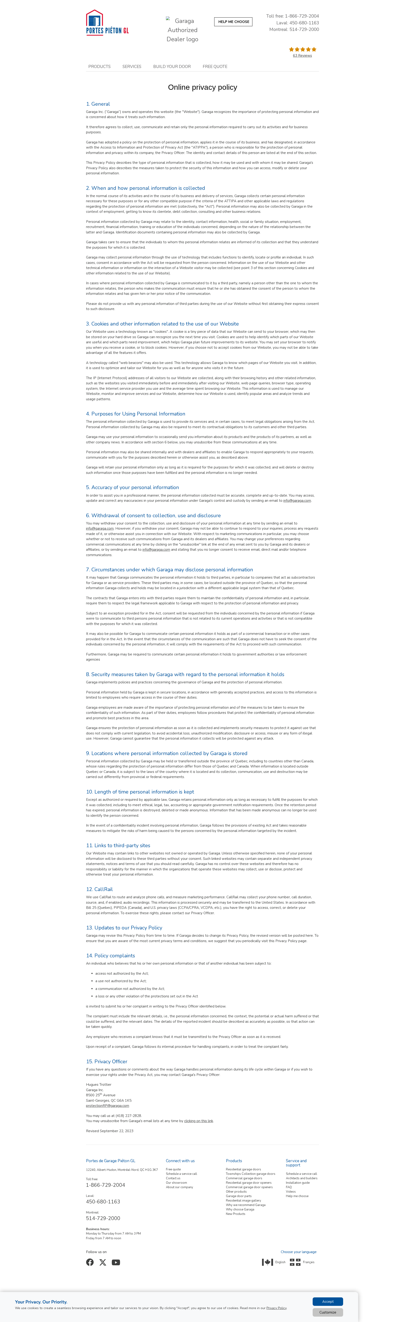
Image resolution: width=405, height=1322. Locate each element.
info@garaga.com (297, 500)
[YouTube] (116, 1264)
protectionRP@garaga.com (107, 1105)
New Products (235, 1214)
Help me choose (297, 1196)
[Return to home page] (118, 22)
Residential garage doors (243, 1169)
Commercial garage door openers (249, 1187)
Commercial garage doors (244, 1178)
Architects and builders (302, 1178)
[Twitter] (104, 1264)
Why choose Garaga (240, 1209)
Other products (236, 1192)
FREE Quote (215, 66)
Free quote (173, 1169)
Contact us (173, 1178)
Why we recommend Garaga (246, 1205)
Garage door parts (239, 1196)
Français (309, 1262)
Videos (291, 1192)
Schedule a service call (181, 1174)
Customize (327, 1312)
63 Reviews (302, 55)
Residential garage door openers (249, 1183)
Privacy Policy (276, 1308)
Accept (328, 1301)
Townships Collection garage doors (250, 1174)
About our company (179, 1187)
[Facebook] (91, 1264)
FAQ (289, 1187)
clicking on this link (198, 1121)
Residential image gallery (243, 1200)
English (280, 1262)
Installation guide (298, 1183)
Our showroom (176, 1183)
